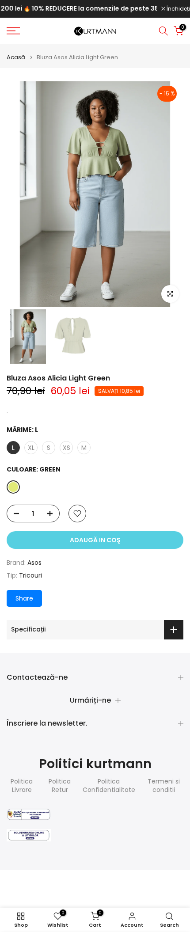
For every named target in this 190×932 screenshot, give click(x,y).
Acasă (16, 57)
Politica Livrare (22, 786)
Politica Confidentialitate (109, 786)
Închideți (177, 8)
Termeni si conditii (164, 786)
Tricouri (30, 575)
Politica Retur (60, 786)
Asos (34, 562)
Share (24, 598)
